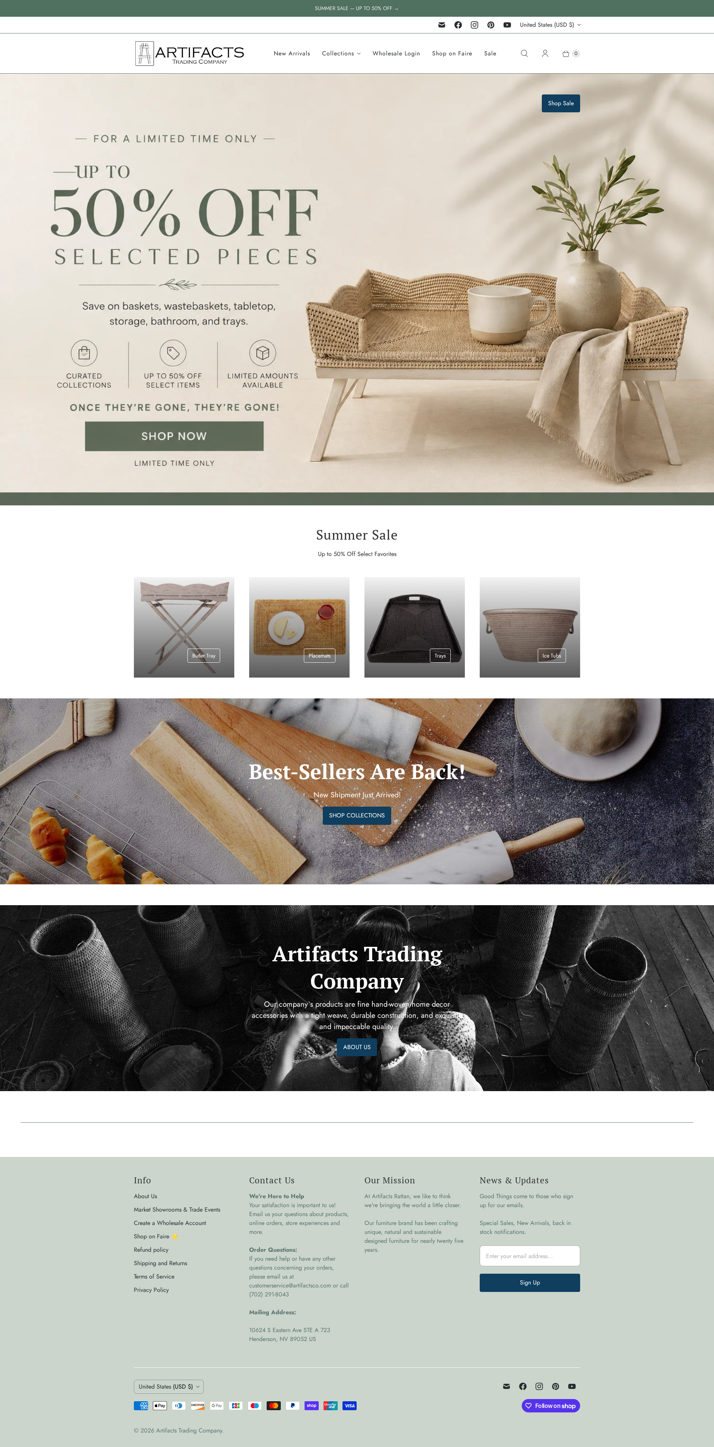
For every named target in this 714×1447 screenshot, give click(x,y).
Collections (338, 53)
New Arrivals (292, 53)
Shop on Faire (452, 53)
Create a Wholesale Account (170, 1223)
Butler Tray (203, 655)
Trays (440, 655)
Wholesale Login (396, 53)
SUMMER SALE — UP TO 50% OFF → (357, 8)
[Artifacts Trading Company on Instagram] (474, 25)
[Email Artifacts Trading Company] (442, 25)
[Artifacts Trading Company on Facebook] (458, 25)
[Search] (524, 53)
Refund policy (151, 1249)
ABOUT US (357, 1047)
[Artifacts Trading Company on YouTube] (507, 25)
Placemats (320, 655)
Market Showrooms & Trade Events (177, 1209)
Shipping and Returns (160, 1263)
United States (547, 24)
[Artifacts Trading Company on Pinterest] (491, 25)
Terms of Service (154, 1276)
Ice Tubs (552, 655)
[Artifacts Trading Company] (189, 53)
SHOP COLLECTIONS (357, 815)
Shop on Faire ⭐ (156, 1236)
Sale (490, 53)
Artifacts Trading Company (189, 1430)
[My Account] (545, 53)
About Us (145, 1196)
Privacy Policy (151, 1290)
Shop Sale (561, 103)
